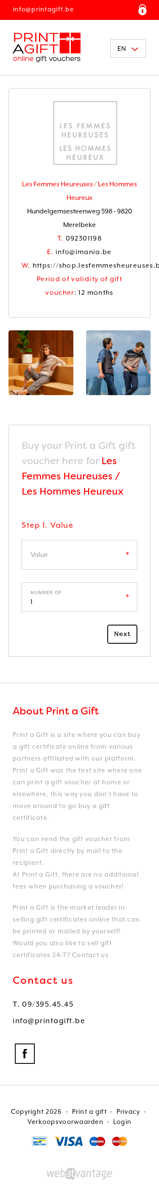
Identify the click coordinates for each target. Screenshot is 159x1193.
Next (122, 634)
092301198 (79, 238)
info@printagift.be (43, 9)
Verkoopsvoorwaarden (65, 1121)
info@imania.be (79, 252)
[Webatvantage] (79, 1174)
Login (122, 1121)
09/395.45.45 (43, 1004)
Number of (46, 592)
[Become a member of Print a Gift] (142, 10)
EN (122, 49)
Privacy (128, 1111)
